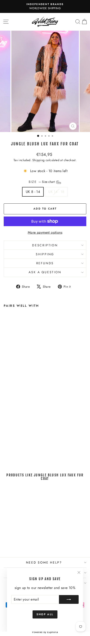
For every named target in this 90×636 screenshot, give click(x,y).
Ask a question (45, 272)
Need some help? (44, 562)
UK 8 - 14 (33, 191)
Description (45, 245)
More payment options (45, 232)
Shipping (38, 160)
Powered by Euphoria (45, 632)
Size (42, 182)
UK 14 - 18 (56, 191)
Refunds (45, 263)
